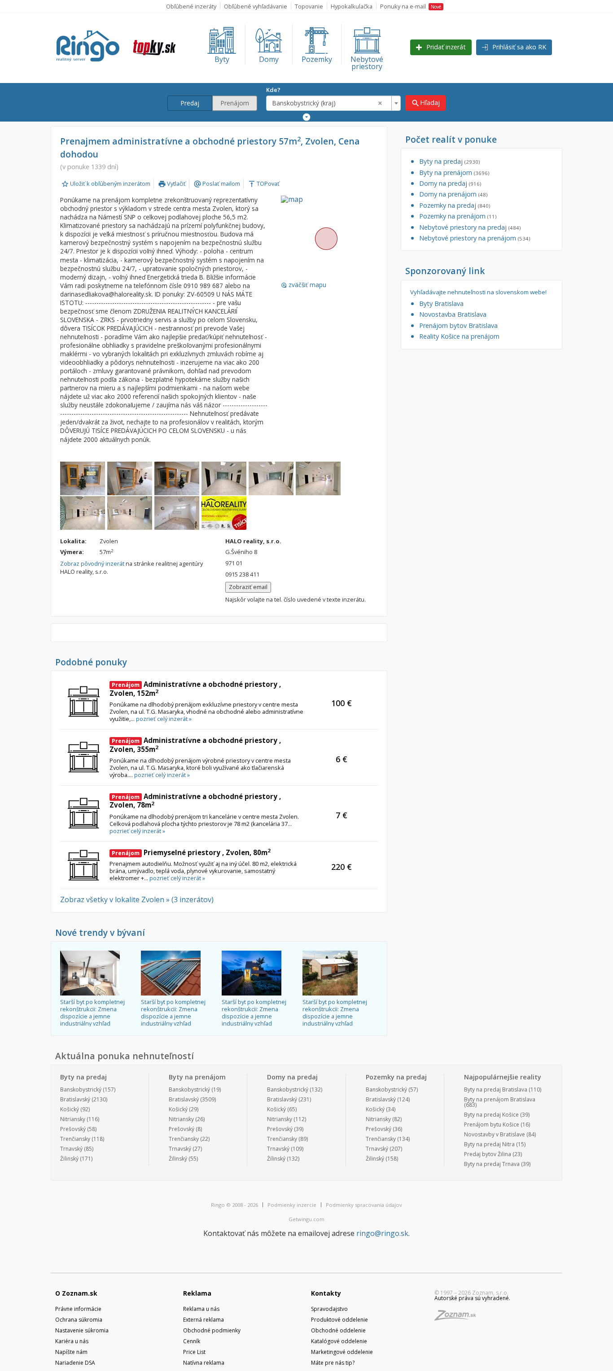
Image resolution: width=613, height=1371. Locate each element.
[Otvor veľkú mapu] (326, 238)
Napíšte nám (71, 1352)
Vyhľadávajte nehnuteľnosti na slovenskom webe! (478, 292)
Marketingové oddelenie (342, 1352)
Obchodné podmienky (212, 1330)
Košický (69, 1109)
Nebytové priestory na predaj (470, 227)
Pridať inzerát (445, 47)
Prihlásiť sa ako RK (518, 47)
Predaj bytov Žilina (487, 1154)
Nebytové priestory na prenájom (474, 238)
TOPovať (264, 183)
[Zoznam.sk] (458, 1318)
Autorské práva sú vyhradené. (472, 1298)
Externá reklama (203, 1319)
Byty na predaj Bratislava (495, 1089)
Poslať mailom (216, 183)
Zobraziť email (248, 587)
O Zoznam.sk (76, 1293)
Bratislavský (75, 1099)
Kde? (273, 90)
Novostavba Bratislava (452, 314)
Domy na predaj (450, 183)
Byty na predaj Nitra (489, 1144)
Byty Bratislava (441, 303)
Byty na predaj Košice (491, 1114)
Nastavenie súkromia (82, 1330)
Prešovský (73, 1129)
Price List (194, 1352)
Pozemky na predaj (454, 205)
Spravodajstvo (329, 1309)
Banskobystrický (80, 1089)
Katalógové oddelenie (339, 1341)
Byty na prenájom (454, 172)
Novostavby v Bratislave (494, 1134)
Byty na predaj (449, 161)
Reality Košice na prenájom (459, 336)
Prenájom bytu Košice (491, 1124)
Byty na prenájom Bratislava (499, 1099)
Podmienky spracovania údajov (364, 1204)
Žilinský (69, 1158)
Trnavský (71, 1149)
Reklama (197, 1293)
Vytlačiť (172, 183)
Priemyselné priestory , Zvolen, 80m (191, 852)
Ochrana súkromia (78, 1319)
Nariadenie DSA (75, 1363)
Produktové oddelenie (339, 1319)
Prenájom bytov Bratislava (458, 325)
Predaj (189, 103)
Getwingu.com (306, 1219)
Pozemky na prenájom (457, 216)
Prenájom (234, 103)
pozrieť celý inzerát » (164, 718)
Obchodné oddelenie (338, 1330)
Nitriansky (72, 1119)
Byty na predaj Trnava (492, 1164)
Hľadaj (425, 103)
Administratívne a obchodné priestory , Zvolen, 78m (195, 801)
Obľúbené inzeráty (191, 6)
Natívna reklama (203, 1363)
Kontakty (326, 1293)
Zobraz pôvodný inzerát (92, 563)
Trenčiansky (75, 1139)
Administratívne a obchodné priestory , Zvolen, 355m (195, 745)
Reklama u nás (201, 1309)
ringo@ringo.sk (382, 1233)
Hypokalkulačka (351, 6)
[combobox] (333, 103)
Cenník (191, 1341)
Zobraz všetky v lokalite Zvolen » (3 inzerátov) (137, 899)
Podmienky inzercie (291, 1204)
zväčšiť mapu (303, 285)
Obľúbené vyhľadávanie (255, 6)
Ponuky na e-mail (410, 6)
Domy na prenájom (453, 194)
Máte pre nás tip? (333, 1363)
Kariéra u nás (71, 1341)
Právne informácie (78, 1309)
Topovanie (309, 6)
